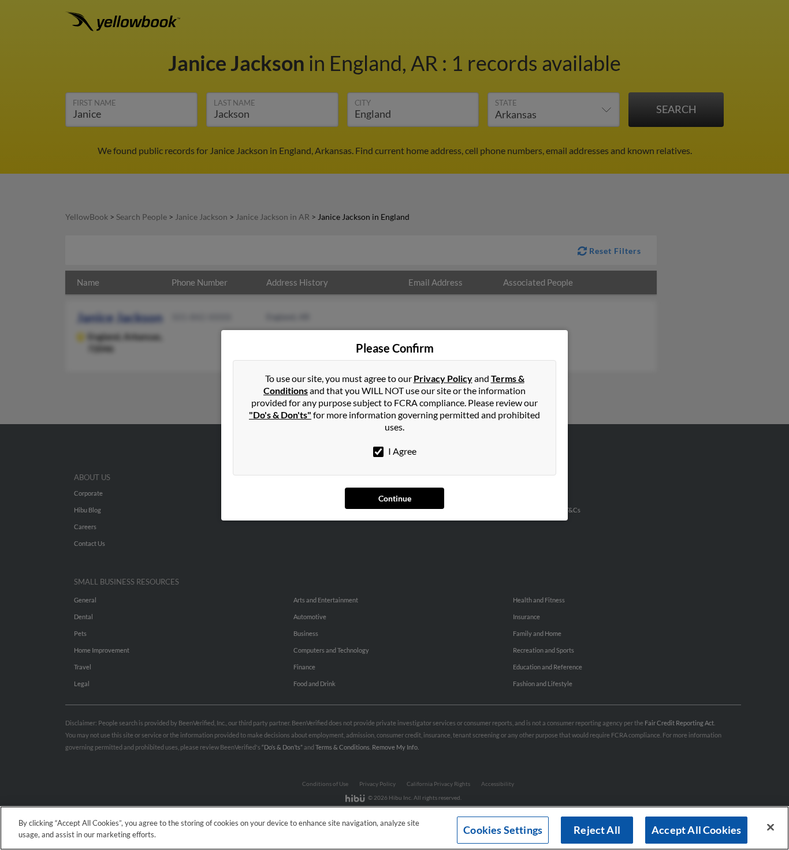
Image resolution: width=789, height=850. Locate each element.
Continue (394, 498)
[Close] (770, 827)
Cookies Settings (502, 829)
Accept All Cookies (696, 829)
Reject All (597, 829)
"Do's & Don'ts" (280, 414)
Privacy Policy (443, 378)
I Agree (401, 450)
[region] (394, 828)
